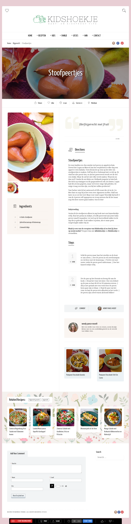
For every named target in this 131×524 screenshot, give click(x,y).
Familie (64, 36)
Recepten (42, 36)
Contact (97, 36)
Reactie (13, 463)
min (79, 521)
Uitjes (75, 36)
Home (30, 36)
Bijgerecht (16, 43)
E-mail (52, 477)
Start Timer (88, 521)
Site (12, 486)
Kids (53, 36)
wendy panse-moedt (109, 308)
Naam (13, 477)
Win (86, 36)
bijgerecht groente (34, 400)
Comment (82, 308)
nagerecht (45, 400)
